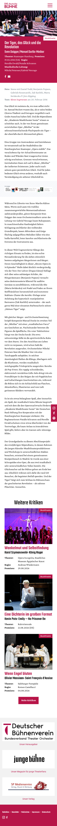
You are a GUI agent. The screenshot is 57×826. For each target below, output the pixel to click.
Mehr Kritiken (28, 700)
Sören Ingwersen (19, 99)
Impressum (36, 812)
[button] (5, 76)
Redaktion (5, 812)
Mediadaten (25, 812)
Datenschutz (46, 812)
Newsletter (15, 812)
